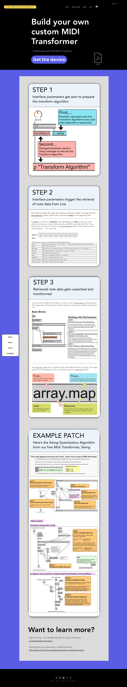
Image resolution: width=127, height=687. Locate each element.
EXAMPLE (10, 353)
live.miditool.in (66, 226)
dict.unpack (79, 303)
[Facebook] (70, 678)
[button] (119, 3)
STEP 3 (10, 348)
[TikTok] (60, 678)
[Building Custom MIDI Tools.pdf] (98, 59)
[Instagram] (56, 678)
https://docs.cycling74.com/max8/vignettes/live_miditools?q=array (56, 650)
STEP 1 (10, 337)
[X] (67, 678)
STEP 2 (10, 342)
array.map (38, 367)
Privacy (73, 680)
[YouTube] (63, 678)
